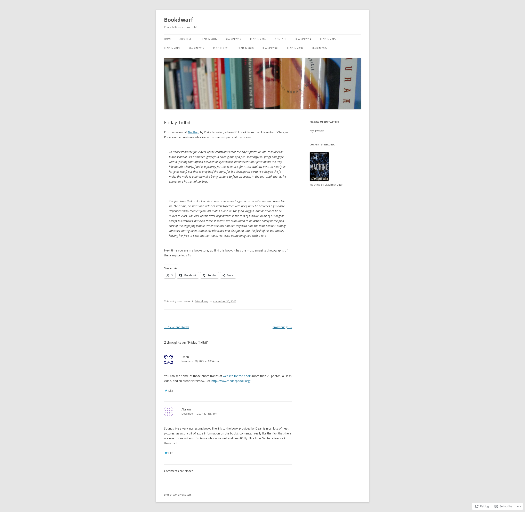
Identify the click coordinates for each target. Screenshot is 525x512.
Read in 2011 (221, 48)
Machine (315, 184)
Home (167, 39)
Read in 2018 (209, 39)
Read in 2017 (233, 39)
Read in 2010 (245, 48)
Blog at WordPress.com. (178, 494)
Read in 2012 (196, 48)
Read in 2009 (270, 48)
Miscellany (201, 301)
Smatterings (282, 327)
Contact (280, 39)
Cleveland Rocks (176, 327)
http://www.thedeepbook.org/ (231, 381)
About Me (185, 39)
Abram (186, 409)
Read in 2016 (258, 39)
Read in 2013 (172, 48)
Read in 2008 (295, 48)
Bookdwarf (178, 19)
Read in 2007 (319, 48)
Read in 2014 (303, 39)
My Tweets (317, 131)
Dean (185, 357)
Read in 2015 (328, 39)
